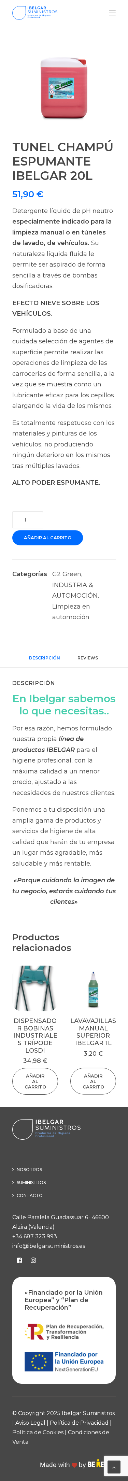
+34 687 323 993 (34, 1236)
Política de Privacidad (79, 1423)
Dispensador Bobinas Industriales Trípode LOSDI (35, 1035)
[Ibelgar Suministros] (34, 13)
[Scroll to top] (114, 1466)
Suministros (31, 1182)
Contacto (30, 1195)
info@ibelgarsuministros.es (48, 1246)
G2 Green (66, 574)
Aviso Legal (30, 1423)
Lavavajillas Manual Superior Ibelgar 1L (93, 1032)
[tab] (88, 660)
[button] (112, 13)
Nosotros (29, 1169)
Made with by (64, 1464)
